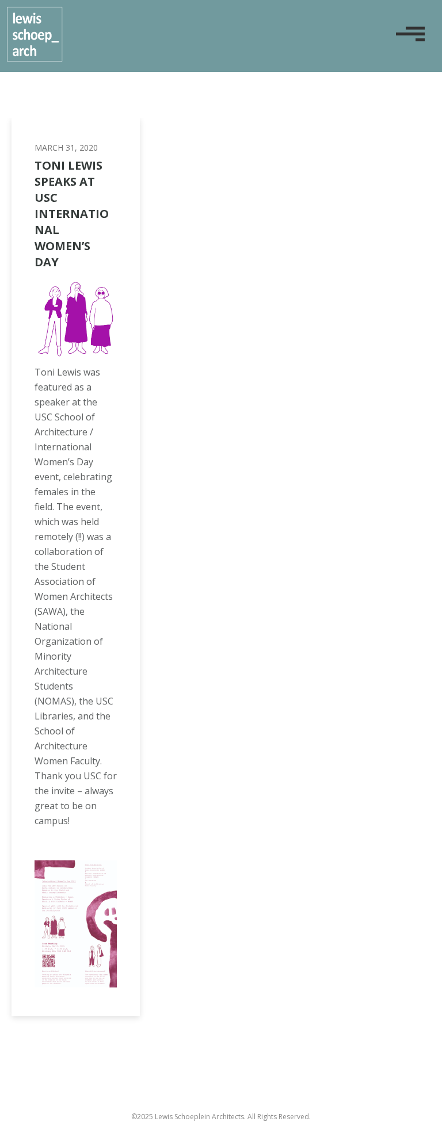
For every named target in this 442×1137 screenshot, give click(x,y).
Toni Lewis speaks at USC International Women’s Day (72, 214)
